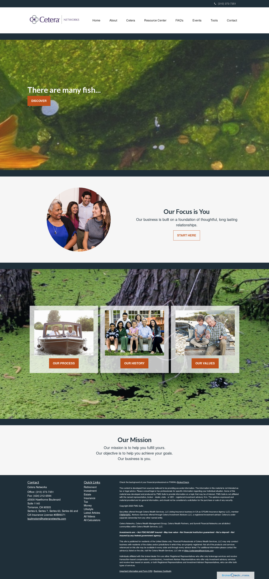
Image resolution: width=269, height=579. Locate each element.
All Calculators (92, 520)
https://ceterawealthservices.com (199, 550)
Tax (86, 501)
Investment (90, 490)
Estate (87, 494)
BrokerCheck (183, 482)
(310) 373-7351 (227, 3)
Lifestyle (88, 509)
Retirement (90, 487)
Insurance (89, 498)
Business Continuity (162, 570)
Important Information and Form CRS (135, 570)
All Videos (89, 516)
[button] (113, 20)
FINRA (122, 514)
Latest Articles (92, 512)
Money (88, 505)
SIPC (128, 514)
